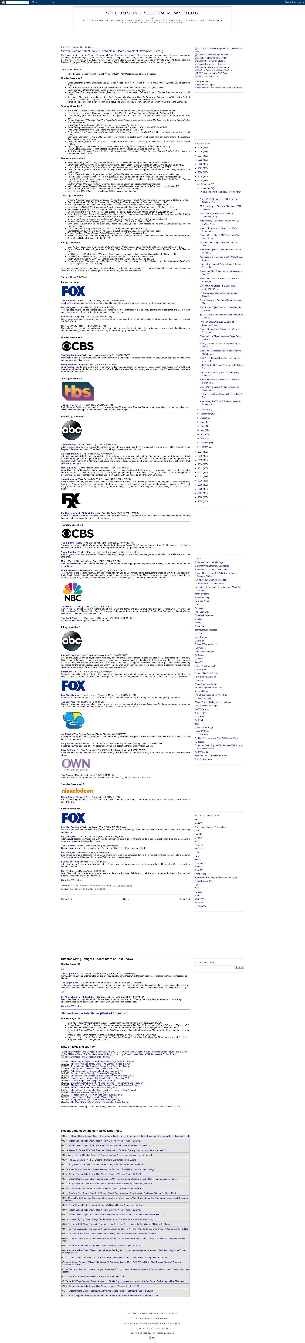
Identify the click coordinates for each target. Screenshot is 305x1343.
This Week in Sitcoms (94, 889)
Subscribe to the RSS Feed (214, 73)
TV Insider (199, 608)
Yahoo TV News (202, 594)
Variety (198, 622)
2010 (200, 481)
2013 (200, 468)
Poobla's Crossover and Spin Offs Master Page (216, 738)
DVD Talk (199, 720)
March (203, 438)
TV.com (198, 633)
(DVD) (117, 1073)
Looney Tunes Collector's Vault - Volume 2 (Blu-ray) (94, 1068)
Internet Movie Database (206, 630)
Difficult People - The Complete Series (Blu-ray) (93, 1080)
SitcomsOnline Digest (205, 85)
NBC (197, 856)
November (205, 188)
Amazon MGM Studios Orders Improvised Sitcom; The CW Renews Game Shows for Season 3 (112, 1234)
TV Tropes (199, 742)
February (204, 442)
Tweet (64, 270)
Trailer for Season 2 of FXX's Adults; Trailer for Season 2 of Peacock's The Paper (106, 1188)
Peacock (199, 866)
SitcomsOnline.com (158, 1318)
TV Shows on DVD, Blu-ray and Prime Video (137, 1107)
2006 (200, 497)
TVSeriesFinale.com (204, 615)
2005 (200, 501)
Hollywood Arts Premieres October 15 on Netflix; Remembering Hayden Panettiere (106, 1164)
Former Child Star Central (206, 673)
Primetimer (200, 626)
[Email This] (118, 885)
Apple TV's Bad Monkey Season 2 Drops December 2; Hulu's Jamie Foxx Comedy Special (110, 1155)
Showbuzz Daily (202, 597)
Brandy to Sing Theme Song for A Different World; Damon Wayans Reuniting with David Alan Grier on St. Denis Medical (123, 1193)
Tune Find (199, 716)
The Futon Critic (202, 612)
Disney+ (198, 838)
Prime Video (200, 874)
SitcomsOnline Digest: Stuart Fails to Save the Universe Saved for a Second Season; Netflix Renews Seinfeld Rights (122, 1179)
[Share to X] (124, 885)
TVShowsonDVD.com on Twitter (209, 583)
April (202, 434)
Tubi (197, 888)
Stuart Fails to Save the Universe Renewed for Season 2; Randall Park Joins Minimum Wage (111, 1169)
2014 (200, 464)
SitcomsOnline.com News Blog (152, 13)
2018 (200, 180)
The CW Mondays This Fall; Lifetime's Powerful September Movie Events (102, 1160)
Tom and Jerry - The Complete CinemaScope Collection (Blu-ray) (100, 1066)
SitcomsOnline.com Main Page (209, 562)
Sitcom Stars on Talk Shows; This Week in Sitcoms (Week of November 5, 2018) (112, 51)
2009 (200, 485)
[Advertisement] (152, 36)
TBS (197, 885)
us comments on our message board (169, 268)
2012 (200, 472)
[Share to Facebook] (127, 885)
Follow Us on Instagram (218, 67)
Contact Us (212, 76)
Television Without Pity (205, 677)
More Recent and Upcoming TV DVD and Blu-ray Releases (88, 1107)
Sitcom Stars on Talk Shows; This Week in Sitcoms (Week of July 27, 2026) (103, 1286)
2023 (200, 160)
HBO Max (199, 848)
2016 (200, 456)
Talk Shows (76, 889)
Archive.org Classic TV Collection (210, 827)
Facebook (71, 270)
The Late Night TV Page (206, 706)
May (202, 430)
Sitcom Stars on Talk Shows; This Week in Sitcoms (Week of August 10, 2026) (104, 1210)
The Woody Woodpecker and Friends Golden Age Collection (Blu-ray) (102, 1061)
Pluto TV (199, 870)
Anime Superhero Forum (206, 684)
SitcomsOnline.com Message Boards (212, 566)
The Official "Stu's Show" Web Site (211, 695)
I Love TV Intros (202, 731)
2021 (200, 168)
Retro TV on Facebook (205, 666)
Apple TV (199, 823)
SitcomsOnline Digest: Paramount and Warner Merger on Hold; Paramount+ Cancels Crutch (110, 1291)
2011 (200, 476)
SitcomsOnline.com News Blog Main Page (158, 1323)
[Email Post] (114, 885)
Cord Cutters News (203, 759)
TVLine (198, 604)
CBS (197, 830)
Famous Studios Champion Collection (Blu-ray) (92, 1073)
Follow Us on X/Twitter (216, 58)
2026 (200, 147)
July (202, 422)
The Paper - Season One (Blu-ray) (86, 1092)
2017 (200, 452)
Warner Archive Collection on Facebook (213, 702)
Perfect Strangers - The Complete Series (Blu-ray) (94, 1095)
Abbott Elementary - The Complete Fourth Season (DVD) (97, 1071)
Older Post (185, 899)
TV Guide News (202, 601)
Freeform (199, 845)
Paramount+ (200, 863)
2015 (200, 460)
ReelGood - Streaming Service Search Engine (216, 877)
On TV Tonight (201, 752)
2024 (200, 156)
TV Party (199, 680)
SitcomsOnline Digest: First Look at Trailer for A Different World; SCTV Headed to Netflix (109, 1145)
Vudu (197, 895)
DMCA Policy (161, 1328)
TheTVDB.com (201, 734)
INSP (197, 724)
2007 (200, 493)
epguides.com (201, 637)
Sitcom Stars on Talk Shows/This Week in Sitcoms (218, 88)
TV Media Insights (203, 698)
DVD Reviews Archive (170, 1107)
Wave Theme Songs (204, 727)
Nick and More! (202, 691)
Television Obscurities (205, 651)
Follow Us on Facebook (217, 54)
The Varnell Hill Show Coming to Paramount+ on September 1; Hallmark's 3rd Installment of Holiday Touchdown (119, 1224)
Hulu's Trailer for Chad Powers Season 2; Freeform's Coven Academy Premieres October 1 (110, 1184)
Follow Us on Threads (215, 64)
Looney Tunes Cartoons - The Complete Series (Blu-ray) (97, 1078)
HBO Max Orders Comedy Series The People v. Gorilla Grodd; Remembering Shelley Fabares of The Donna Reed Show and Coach (128, 1136)
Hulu (197, 852)
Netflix (197, 859)
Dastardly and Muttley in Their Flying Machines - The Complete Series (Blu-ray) (107, 1083)
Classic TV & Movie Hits (206, 644)
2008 (200, 489)
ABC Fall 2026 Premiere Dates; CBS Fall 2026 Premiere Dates (97, 1276)
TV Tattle (199, 659)
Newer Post (66, 899)
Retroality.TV (201, 669)
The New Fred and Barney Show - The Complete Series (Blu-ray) (100, 1064)
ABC (197, 819)
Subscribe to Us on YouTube (219, 70)
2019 (200, 176)
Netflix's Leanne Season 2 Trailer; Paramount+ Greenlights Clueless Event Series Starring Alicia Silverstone (118, 1257)
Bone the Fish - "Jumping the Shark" (211, 756)
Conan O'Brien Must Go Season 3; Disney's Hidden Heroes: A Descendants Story (105, 1205)
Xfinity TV (199, 899)
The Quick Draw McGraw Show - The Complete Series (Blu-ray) (100, 1102)
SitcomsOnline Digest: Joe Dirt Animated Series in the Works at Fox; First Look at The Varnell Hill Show (116, 1214)
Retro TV (199, 662)
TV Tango (199, 655)
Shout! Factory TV (203, 881)
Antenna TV (200, 713)
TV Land (198, 892)
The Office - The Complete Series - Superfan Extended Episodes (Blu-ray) (105, 1085)
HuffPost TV (200, 648)
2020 (200, 172)
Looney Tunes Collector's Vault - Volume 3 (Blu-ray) (94, 1097)
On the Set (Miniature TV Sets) (209, 687)
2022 (200, 164)
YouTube (199, 903)
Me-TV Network (202, 709)
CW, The (199, 834)
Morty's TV (200, 641)
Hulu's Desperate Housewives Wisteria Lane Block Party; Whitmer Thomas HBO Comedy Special (113, 1295)
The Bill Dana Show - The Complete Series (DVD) (94, 1087)
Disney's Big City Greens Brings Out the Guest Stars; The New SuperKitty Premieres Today (110, 1219)
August (204, 418)
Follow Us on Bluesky (215, 61)
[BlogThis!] (121, 885)
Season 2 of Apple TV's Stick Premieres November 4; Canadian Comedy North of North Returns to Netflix (117, 1150)
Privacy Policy (145, 1328)
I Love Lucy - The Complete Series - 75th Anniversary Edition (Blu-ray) (103, 1090)
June (203, 426)
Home (126, 899)
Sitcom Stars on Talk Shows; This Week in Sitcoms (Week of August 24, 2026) (104, 1141)
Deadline (199, 619)
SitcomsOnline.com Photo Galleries (211, 569)
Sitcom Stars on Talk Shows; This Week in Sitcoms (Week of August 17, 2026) (104, 1174)
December (205, 184)
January (204, 447)
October (204, 409)
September (205, 414)
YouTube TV (200, 906)
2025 (200, 151)
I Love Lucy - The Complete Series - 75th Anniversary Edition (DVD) (102, 1076)
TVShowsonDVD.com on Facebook (211, 580)
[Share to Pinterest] (130, 885)
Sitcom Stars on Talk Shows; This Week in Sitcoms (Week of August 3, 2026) (104, 1245)
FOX (197, 841)
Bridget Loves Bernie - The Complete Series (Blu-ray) (95, 1099)
